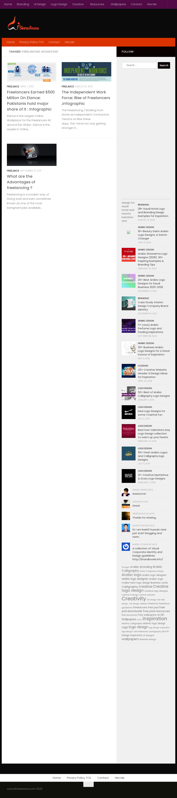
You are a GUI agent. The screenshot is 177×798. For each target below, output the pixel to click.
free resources (129, 614)
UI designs (148, 635)
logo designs (127, 631)
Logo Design (59, 4)
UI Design (40, 4)
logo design (138, 627)
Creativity (134, 598)
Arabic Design (146, 227)
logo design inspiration (159, 627)
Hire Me (152, 4)
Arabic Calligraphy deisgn (152, 571)
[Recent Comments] (152, 195)
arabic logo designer (135, 579)
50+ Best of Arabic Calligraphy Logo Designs (154, 394)
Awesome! (139, 494)
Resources (97, 4)
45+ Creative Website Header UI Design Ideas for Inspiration (152, 373)
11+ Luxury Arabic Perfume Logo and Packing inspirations (150, 328)
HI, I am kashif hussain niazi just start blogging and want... (149, 533)
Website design (147, 639)
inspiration (154, 618)
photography (155, 631)
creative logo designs (156, 590)
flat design (152, 599)
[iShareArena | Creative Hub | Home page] (23, 23)
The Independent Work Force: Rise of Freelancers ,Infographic (86, 97)
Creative (78, 4)
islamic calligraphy (132, 623)
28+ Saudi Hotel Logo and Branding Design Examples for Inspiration (153, 212)
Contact (136, 4)
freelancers (140, 607)
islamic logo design (154, 623)
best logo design (140, 582)
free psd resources (156, 611)
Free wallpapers (147, 615)
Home (8, 4)
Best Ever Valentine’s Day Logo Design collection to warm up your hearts (154, 433)
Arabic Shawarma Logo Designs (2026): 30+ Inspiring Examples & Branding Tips (152, 259)
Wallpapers (118, 4)
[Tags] (164, 195)
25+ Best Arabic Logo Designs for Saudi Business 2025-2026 (151, 283)
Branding (23, 4)
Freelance (13, 86)
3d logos (125, 567)
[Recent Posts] (128, 195)
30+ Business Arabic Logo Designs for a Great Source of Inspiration (154, 350)
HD (158, 614)
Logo (125, 627)
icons (139, 619)
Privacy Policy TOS (32, 42)
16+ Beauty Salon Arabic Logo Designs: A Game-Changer (153, 234)
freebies (143, 603)
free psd (153, 607)
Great (136, 505)
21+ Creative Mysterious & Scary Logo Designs (153, 476)
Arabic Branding (141, 567)
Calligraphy (130, 587)
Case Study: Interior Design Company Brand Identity (153, 305)
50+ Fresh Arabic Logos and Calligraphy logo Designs (152, 456)
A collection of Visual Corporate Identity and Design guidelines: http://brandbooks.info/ (147, 554)
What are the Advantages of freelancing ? (21, 182)
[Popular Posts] (140, 195)
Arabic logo (132, 574)
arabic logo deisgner (154, 575)
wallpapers (130, 639)
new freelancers (141, 631)
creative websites (147, 595)
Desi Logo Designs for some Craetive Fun (151, 412)
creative (145, 586)
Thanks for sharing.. (144, 517)
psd (164, 631)
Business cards (159, 582)
